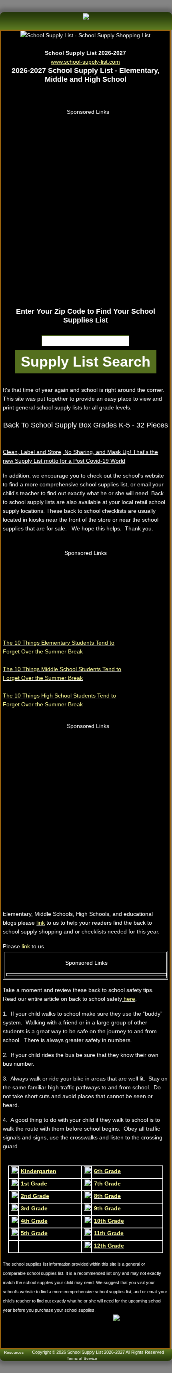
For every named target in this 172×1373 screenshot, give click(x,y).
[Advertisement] (86, 202)
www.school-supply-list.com (85, 61)
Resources (14, 1352)
